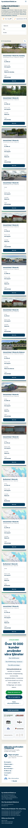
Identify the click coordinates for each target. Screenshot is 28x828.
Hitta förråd (4, 820)
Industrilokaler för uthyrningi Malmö (10, 813)
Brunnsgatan (7, 762)
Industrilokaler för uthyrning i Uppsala (10, 815)
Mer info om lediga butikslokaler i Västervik (13, 14)
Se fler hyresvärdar (14, 710)
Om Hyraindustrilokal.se (7, 804)
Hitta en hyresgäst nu (14, 697)
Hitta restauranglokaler (7, 821)
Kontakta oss (4, 805)
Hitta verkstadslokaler (6, 823)
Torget (5, 775)
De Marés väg (7, 770)
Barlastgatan (7, 766)
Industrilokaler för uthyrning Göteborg (10, 812)
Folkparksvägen (8, 764)
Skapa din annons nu (14, 692)
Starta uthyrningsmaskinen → (14, 702)
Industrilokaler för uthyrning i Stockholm (11, 811)
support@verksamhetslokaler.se (9, 797)
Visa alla (15, 781)
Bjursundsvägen (8, 768)
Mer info (14, 81)
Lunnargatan (7, 772)
